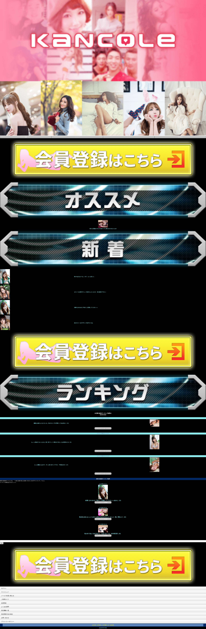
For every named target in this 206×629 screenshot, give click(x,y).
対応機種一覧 (5, 610)
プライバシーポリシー (7, 621)
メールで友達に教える (7, 595)
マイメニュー (5, 592)
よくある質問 (5, 606)
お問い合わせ (5, 617)
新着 (26, 137)
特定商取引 (180, 137)
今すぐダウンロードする (103, 428)
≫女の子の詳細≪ (103, 502)
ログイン (3, 588)
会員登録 (3, 603)
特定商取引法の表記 (7, 614)
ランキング (77, 137)
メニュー (129, 137)
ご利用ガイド (5, 599)
